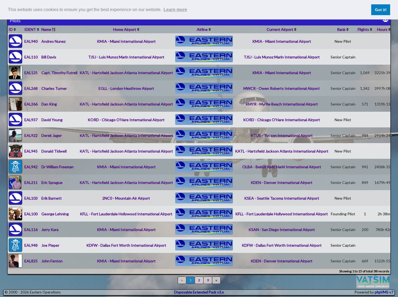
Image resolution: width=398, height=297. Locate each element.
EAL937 (31, 119)
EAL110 (31, 57)
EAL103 (31, 198)
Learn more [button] (175, 9)
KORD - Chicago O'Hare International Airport (126, 119)
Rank (341, 29)
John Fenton (52, 261)
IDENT (30, 29)
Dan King (49, 104)
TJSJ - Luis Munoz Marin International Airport (126, 57)
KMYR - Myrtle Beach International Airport (282, 104)
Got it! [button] (381, 10)
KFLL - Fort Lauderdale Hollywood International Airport (126, 214)
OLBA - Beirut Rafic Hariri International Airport (281, 166)
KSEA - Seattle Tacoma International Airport (281, 198)
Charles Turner (54, 88)
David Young (52, 119)
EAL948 (31, 245)
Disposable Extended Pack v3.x (199, 292)
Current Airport (280, 29)
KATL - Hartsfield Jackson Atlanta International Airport (126, 72)
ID (11, 29)
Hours (382, 29)
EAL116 (31, 229)
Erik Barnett (51, 198)
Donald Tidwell (54, 151)
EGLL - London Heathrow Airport (126, 88)
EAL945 (31, 151)
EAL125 (31, 72)
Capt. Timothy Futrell (59, 72)
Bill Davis (48, 57)
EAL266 (31, 104)
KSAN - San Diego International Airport (282, 229)
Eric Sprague (52, 182)
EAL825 (31, 261)
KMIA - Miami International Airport (126, 41)
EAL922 (31, 135)
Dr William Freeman (57, 166)
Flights (363, 29)
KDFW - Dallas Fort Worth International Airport (126, 245)
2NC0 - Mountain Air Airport (126, 198)
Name (46, 29)
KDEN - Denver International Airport (281, 182)
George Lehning (55, 214)
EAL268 (31, 88)
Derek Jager (51, 135)
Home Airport (124, 29)
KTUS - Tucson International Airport (282, 135)
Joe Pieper (50, 245)
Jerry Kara (49, 229)
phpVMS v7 (384, 292)
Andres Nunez (53, 41)
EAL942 (31, 166)
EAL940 (31, 41)
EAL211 (31, 182)
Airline (202, 29)
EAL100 (31, 214)
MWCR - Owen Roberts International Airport (281, 88)
